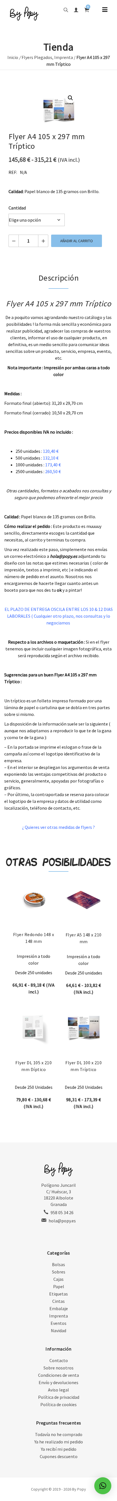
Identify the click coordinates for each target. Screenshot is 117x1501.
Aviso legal (58, 1390)
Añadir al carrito (76, 240)
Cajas (58, 1279)
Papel (58, 1286)
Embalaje (58, 1308)
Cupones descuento (59, 1456)
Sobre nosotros (58, 1368)
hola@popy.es (62, 1220)
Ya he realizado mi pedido (58, 1442)
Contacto (58, 1360)
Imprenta (63, 57)
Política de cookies (58, 1404)
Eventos (58, 1323)
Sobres (58, 1272)
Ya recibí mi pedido (58, 1449)
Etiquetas (58, 1294)
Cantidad (17, 208)
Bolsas (58, 1264)
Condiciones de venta (58, 1375)
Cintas (58, 1301)
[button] (70, 98)
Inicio (12, 57)
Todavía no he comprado (58, 1434)
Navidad (58, 1330)
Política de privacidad (58, 1397)
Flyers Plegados (37, 57)
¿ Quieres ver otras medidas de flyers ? (58, 827)
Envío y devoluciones (58, 1382)
